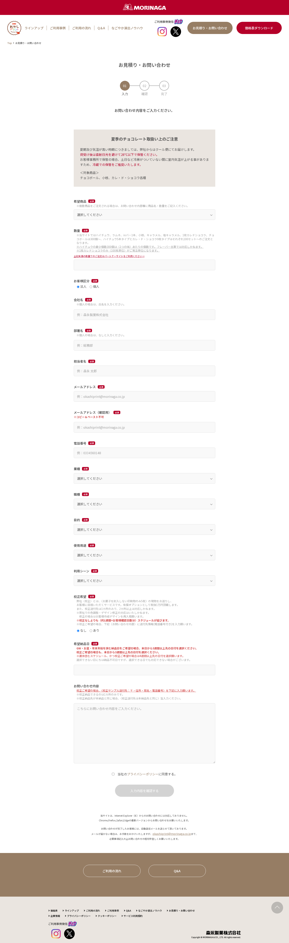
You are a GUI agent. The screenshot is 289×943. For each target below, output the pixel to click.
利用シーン (81, 571)
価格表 (54, 910)
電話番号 (80, 443)
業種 (77, 468)
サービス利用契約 (133, 915)
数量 (77, 230)
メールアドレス (85, 386)
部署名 (78, 330)
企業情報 (55, 915)
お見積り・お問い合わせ (210, 28)
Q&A (177, 871)
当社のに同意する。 (147, 774)
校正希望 (80, 596)
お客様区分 (81, 280)
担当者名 (80, 361)
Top (9, 43)
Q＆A (101, 28)
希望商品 (80, 201)
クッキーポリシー (107, 915)
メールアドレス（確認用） (92, 412)
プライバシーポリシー (142, 774)
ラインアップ (34, 28)
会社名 (78, 299)
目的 (77, 519)
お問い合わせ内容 (86, 686)
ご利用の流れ (81, 28)
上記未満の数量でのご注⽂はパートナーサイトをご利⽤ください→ (109, 256)
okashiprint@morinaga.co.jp (172, 834)
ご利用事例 (58, 28)
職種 (77, 494)
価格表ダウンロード (259, 28)
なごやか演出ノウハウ (127, 28)
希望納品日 (81, 643)
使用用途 (80, 545)
